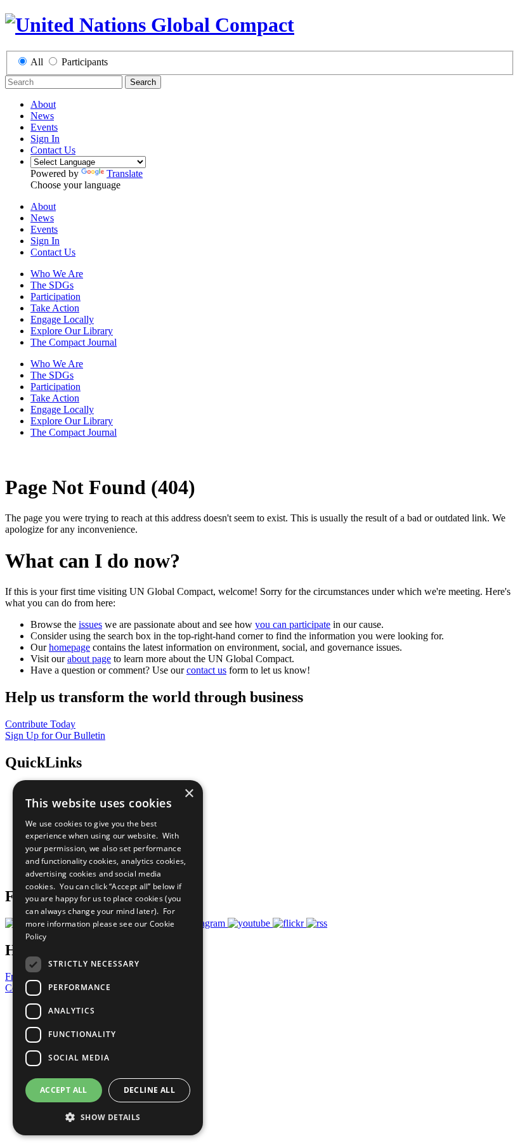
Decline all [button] (149, 1090)
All (36, 61)
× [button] (188, 794)
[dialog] (108, 957)
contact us (206, 670)
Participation (55, 296)
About (43, 104)
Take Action (54, 308)
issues (90, 624)
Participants (85, 61)
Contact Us (52, 150)
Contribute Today (40, 724)
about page (89, 658)
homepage (69, 647)
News (42, 115)
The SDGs (52, 285)
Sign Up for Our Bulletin (55, 735)
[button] (107, 1117)
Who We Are (56, 273)
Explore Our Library (71, 330)
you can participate (292, 624)
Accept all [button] (64, 1090)
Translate (125, 173)
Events (44, 127)
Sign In (45, 138)
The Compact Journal (73, 342)
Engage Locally (62, 319)
